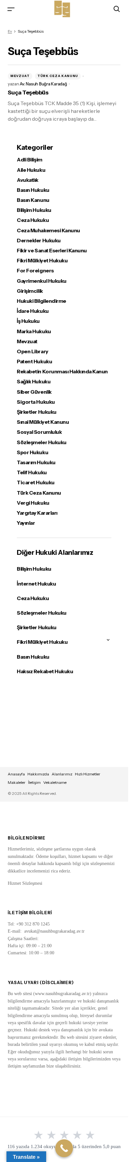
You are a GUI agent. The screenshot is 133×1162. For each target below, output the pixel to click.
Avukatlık (27, 180)
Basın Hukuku (33, 190)
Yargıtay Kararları (37, 513)
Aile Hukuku (31, 170)
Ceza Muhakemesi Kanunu (48, 230)
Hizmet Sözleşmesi (25, 883)
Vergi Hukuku (33, 503)
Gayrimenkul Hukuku (41, 281)
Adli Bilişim (29, 160)
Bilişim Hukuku (34, 210)
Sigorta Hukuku (36, 402)
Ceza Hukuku (33, 220)
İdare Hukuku (32, 311)
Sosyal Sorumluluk (39, 432)
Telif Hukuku (31, 472)
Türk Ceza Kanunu (57, 76)
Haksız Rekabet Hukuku (45, 671)
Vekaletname (54, 782)
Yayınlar (26, 523)
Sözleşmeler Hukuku (41, 442)
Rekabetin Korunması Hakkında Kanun (62, 371)
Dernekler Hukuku (38, 240)
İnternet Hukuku (36, 583)
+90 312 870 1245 (33, 924)
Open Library (32, 351)
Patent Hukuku (34, 361)
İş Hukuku (28, 321)
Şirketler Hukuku (36, 412)
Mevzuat (20, 76)
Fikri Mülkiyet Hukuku (42, 261)
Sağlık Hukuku (33, 381)
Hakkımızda (38, 774)
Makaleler (17, 782)
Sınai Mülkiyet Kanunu (43, 422)
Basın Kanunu (33, 200)
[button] (11, 9)
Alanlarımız (62, 774)
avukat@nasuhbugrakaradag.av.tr (54, 931)
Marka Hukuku (34, 331)
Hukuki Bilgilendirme (41, 301)
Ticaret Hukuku (35, 482)
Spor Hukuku (32, 452)
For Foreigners (35, 271)
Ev (10, 31)
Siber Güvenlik (34, 392)
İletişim (34, 782)
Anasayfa (16, 774)
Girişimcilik (30, 291)
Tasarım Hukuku (36, 462)
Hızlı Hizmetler (87, 774)
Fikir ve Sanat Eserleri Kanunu (52, 250)
